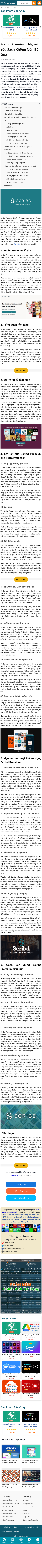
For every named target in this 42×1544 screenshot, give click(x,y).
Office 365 (15, 1219)
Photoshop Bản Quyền (30, 1520)
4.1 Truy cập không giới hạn (15, 124)
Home (21, 1542)
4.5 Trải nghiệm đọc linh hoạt (16, 137)
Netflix (37, 1219)
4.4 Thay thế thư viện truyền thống (17, 133)
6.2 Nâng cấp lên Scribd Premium (17, 172)
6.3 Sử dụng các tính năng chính (17, 176)
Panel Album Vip (28, 1507)
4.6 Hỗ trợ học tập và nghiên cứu (17, 140)
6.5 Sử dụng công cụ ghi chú (15, 182)
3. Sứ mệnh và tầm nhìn (13, 114)
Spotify (9, 1222)
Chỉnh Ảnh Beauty (8, 1520)
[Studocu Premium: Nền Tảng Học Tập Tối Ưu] (11, 1451)
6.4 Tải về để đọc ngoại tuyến (15, 179)
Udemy (23, 1222)
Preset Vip (26, 1500)
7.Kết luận (8, 185)
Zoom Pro (30, 1222)
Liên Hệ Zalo (21, 1184)
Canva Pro (20, 1217)
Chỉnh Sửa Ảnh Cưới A (9, 1500)
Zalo (12, 1542)
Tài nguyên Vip (28, 1504)
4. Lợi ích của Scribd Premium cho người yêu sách (21, 119)
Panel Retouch (8, 1215)
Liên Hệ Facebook (21, 1198)
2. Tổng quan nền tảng (12, 111)
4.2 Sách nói (10, 127)
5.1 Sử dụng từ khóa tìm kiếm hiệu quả (19, 153)
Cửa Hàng (27, 1496)
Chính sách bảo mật (31, 1527)
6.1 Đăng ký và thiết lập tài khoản (17, 169)
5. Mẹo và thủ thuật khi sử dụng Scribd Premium (18, 148)
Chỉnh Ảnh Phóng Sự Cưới (10, 1504)
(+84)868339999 (24, 1536)
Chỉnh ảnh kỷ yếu (7, 1517)
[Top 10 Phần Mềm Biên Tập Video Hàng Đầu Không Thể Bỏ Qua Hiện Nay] (31, 1476)
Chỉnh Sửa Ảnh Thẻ (8, 1507)
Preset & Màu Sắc (7, 1510)
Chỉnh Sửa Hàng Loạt (9, 1513)
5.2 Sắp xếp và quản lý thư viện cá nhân (19, 156)
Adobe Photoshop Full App (25, 1215)
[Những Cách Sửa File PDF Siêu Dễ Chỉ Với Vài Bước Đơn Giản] (31, 1451)
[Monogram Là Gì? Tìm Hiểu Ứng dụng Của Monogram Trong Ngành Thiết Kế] (11, 1476)
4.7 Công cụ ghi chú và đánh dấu (17, 143)
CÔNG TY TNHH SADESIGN (10, 1532)
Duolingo (16, 1222)
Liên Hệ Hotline (21, 1191)
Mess (29, 1542)
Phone (4, 1542)
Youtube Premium (27, 1219)
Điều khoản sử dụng (10, 1527)
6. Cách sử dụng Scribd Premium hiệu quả (20, 166)
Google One (28, 1217)
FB (38, 1542)
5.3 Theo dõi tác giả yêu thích (16, 159)
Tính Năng (6, 1496)
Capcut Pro (11, 1217)
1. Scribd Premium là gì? (13, 107)
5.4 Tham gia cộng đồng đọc (15, 163)
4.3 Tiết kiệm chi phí (12, 130)
